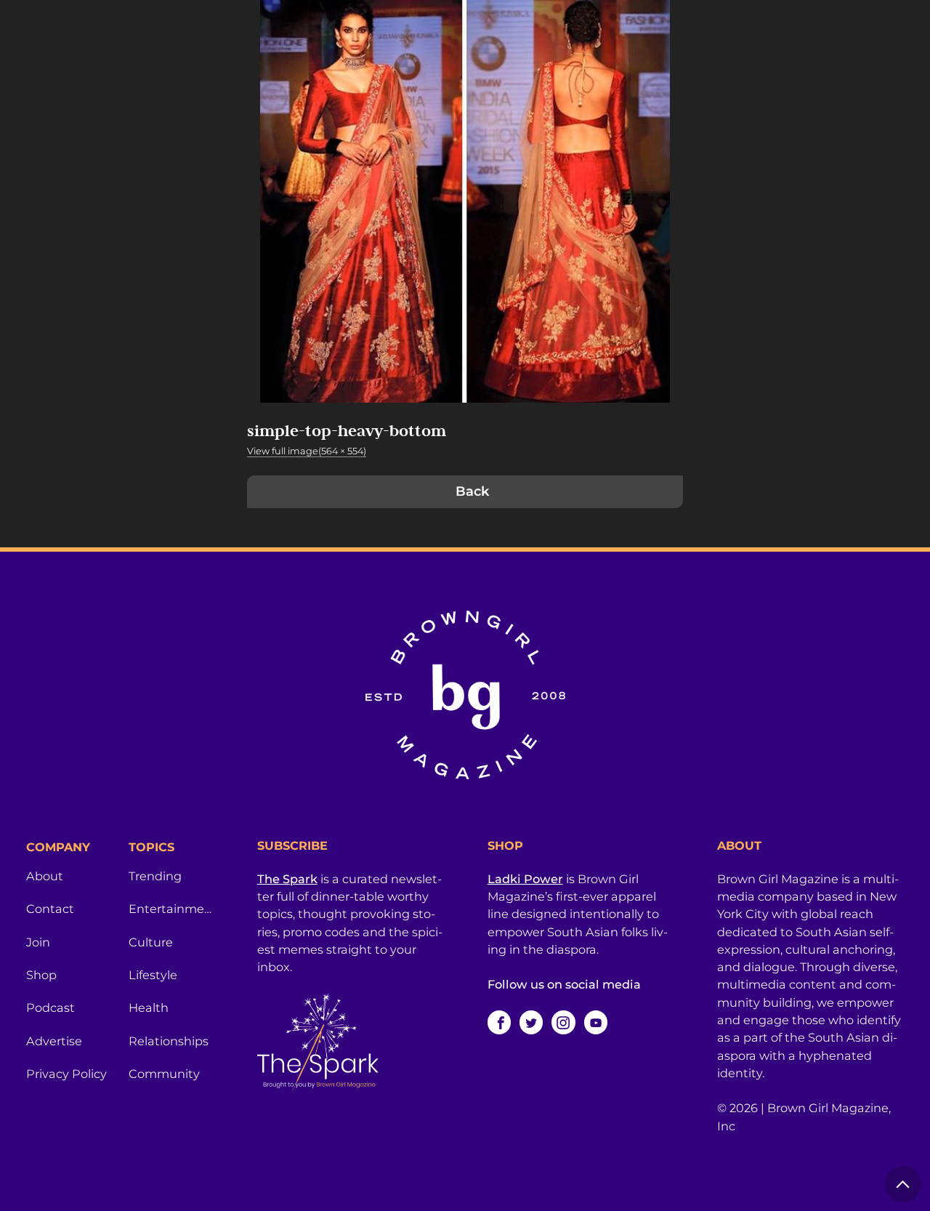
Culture (151, 942)
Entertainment (171, 908)
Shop (41, 974)
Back (472, 491)
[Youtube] (595, 1022)
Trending (155, 876)
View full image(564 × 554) (306, 451)
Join (38, 942)
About (44, 876)
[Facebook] (499, 1022)
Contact (50, 908)
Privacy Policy (66, 1073)
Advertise (54, 1041)
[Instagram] (563, 1022)
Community (164, 1073)
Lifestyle (153, 974)
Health (149, 1007)
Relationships (169, 1041)
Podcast (50, 1007)
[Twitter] (531, 1022)
